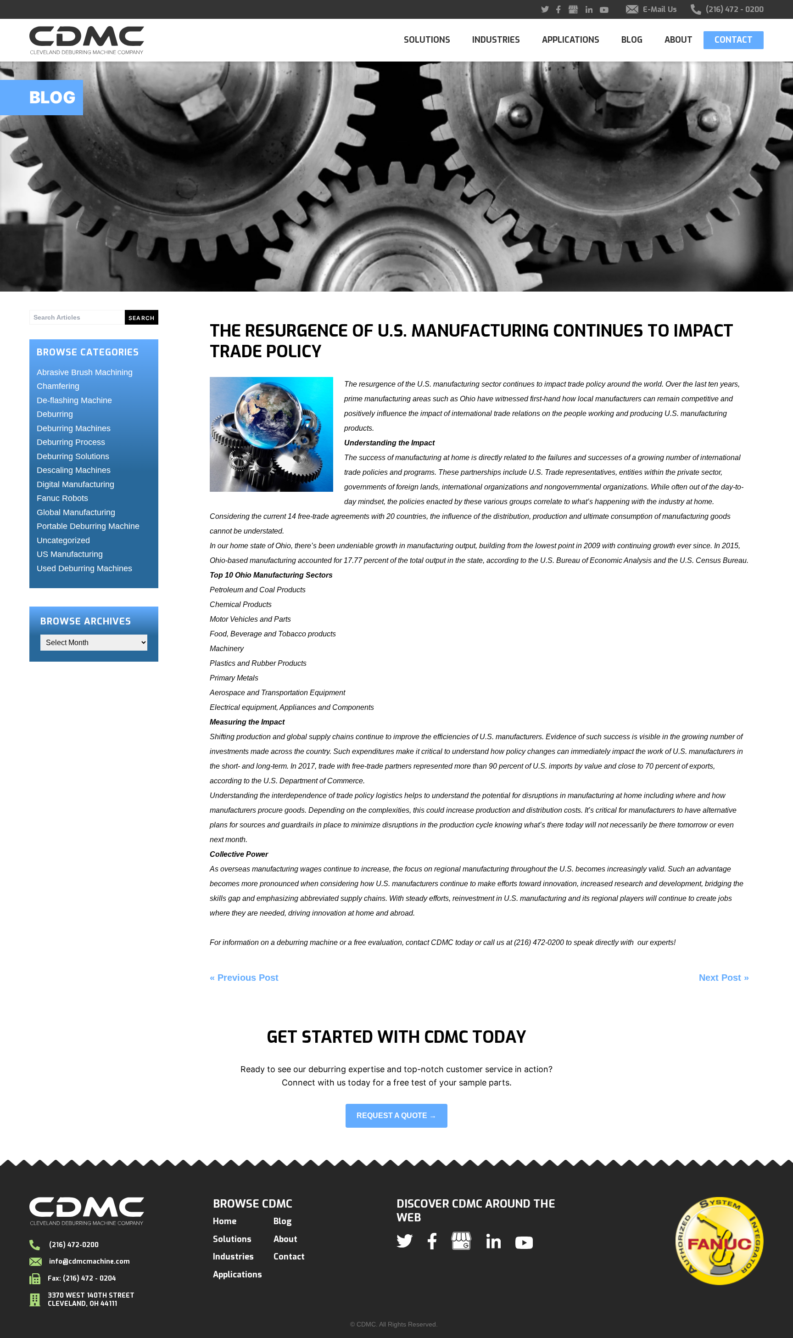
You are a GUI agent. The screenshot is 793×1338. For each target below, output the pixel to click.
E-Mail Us (660, 9)
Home (224, 1221)
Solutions (427, 40)
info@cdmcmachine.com (89, 1262)
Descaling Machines (74, 470)
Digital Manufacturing (75, 484)
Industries (496, 40)
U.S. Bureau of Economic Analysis (596, 560)
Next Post (720, 978)
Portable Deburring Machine (88, 526)
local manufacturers (610, 399)
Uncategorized (63, 540)
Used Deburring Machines (84, 568)
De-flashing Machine (74, 400)
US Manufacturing (70, 554)
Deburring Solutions (73, 456)
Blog (631, 40)
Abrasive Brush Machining (85, 372)
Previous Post (248, 978)
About (678, 40)
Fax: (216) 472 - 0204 (82, 1278)
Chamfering (58, 386)
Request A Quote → (396, 1115)
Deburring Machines (74, 428)
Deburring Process (71, 442)
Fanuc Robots (62, 498)
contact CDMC (430, 942)
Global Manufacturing (76, 512)
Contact (734, 39)
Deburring (55, 414)
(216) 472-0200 (73, 1245)
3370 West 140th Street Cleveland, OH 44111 (91, 1300)
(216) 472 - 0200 (735, 9)
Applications (570, 40)
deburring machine (307, 942)
